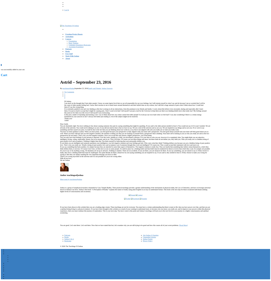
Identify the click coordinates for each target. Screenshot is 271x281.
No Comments (69, 92)
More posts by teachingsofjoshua (71, 179)
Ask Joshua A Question (150, 235)
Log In (66, 10)
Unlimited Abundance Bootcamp (80, 45)
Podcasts (67, 235)
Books (66, 237)
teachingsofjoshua (69, 88)
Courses (68, 39)
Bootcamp (67, 241)
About (67, 58)
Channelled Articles (149, 237)
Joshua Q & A (69, 239)
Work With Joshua (72, 56)
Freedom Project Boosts (74, 34)
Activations (9, 252)
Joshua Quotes (148, 239)
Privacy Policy (148, 241)
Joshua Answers (107, 88)
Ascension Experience (76, 47)
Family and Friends (94, 88)
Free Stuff (8, 267)
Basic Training (73, 43)
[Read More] (183, 225)
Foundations (73, 41)
